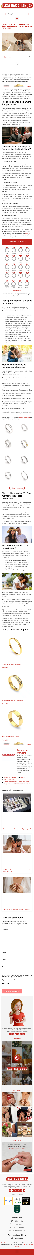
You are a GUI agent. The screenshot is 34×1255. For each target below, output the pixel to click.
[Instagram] (10, 1034)
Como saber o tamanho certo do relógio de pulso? (17, 829)
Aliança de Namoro (10, 782)
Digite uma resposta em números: (13, 980)
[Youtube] (16, 1034)
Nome (4, 952)
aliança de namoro (24, 417)
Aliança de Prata (23, 782)
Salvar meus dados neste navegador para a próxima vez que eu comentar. (17, 975)
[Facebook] (21, 1034)
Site (3, 966)
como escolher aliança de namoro (19, 784)
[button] (17, 18)
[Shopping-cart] (23, 1034)
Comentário (6, 929)
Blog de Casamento (6, 1242)
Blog (5, 784)
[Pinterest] (13, 1034)
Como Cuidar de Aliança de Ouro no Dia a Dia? (16, 909)
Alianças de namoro (17, 488)
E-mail (4, 959)
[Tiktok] (18, 1034)
